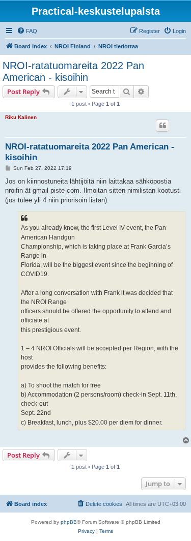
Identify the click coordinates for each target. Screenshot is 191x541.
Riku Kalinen (21, 117)
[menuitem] (27, 31)
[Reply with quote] (162, 125)
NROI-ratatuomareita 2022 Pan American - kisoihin (73, 71)
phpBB (69, 522)
